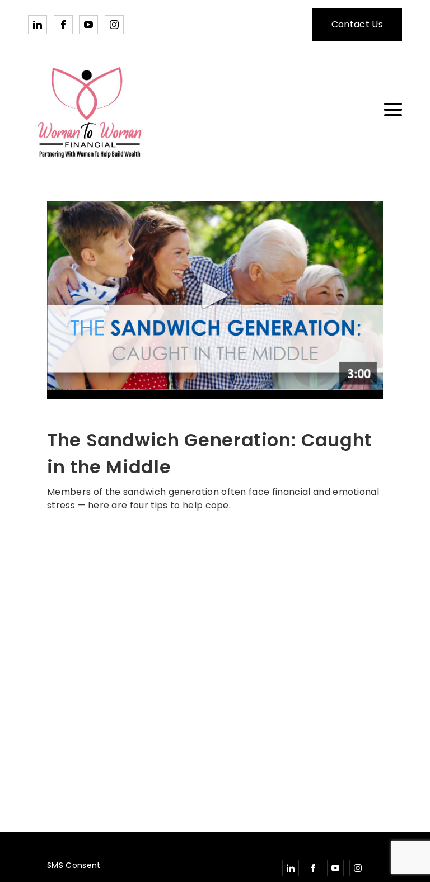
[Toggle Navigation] (393, 109)
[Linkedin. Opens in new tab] (37, 24)
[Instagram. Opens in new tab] (114, 24)
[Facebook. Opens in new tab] (63, 24)
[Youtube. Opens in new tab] (88, 24)
